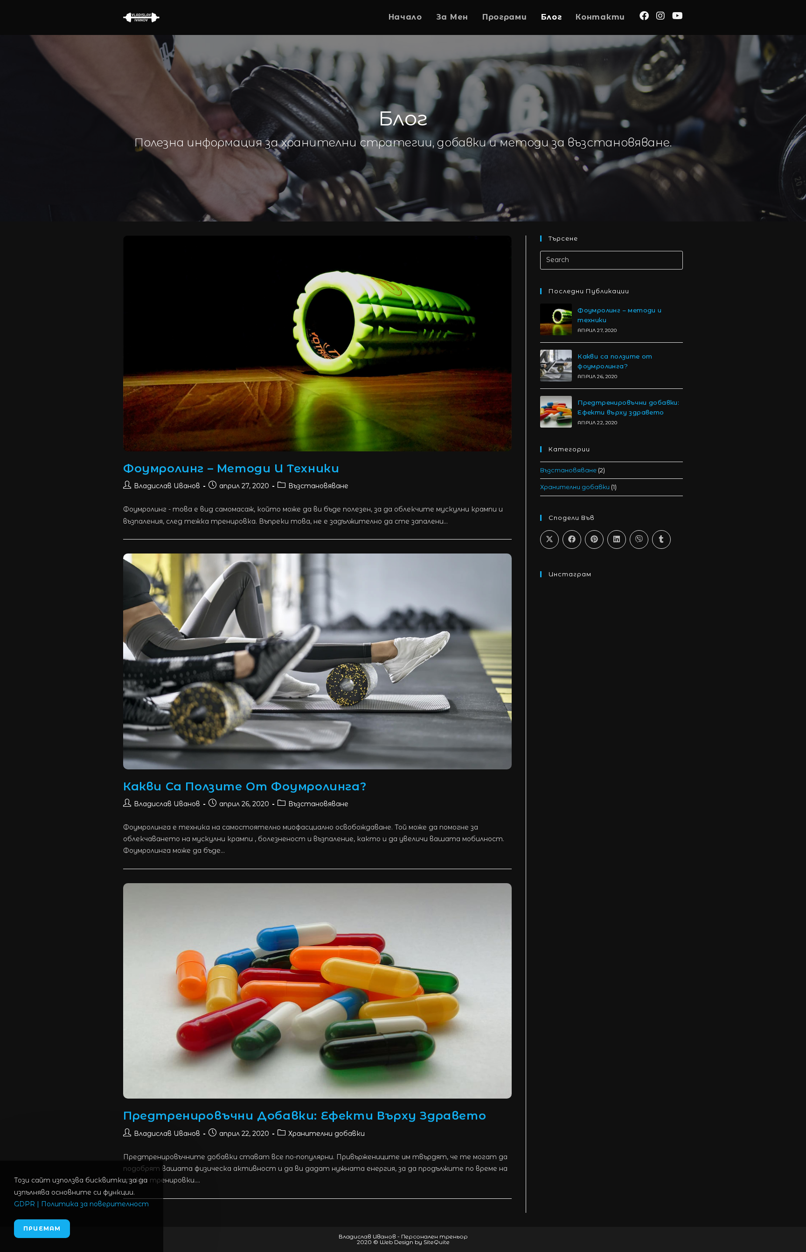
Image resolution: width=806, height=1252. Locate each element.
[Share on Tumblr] (661, 539)
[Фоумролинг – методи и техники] (556, 319)
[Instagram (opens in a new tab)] (660, 16)
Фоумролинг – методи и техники (231, 468)
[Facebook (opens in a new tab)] (644, 16)
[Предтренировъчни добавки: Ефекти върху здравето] (556, 412)
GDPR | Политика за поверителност (81, 1204)
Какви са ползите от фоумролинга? (244, 786)
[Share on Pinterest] (594, 539)
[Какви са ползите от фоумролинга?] (556, 365)
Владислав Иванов (167, 486)
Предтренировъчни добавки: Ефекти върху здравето (304, 1115)
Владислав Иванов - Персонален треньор (403, 1236)
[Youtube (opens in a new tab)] (677, 16)
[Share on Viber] (639, 539)
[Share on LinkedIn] (616, 539)
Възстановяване (318, 486)
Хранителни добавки (326, 1133)
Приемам (42, 1228)
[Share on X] (549, 539)
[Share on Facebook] (572, 539)
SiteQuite (437, 1241)
